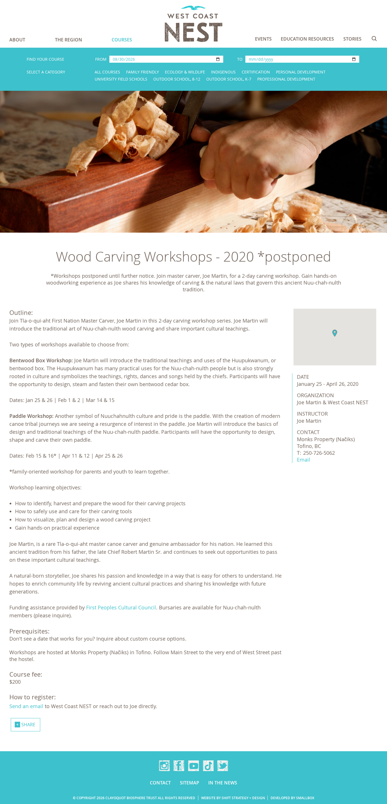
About (17, 40)
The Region (68, 40)
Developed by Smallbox (292, 797)
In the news (222, 783)
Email (303, 459)
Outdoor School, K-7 (228, 79)
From (101, 59)
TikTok (208, 765)
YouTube (193, 765)
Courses (122, 40)
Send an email (26, 706)
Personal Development (301, 72)
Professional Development (286, 79)
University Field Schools (121, 79)
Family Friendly (142, 72)
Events (263, 39)
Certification (256, 72)
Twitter (222, 765)
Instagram (164, 765)
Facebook (178, 765)
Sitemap (189, 783)
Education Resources (307, 39)
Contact (160, 783)
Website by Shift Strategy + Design (233, 797)
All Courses (107, 72)
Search (374, 38)
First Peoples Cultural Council (121, 607)
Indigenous (223, 72)
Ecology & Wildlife (185, 72)
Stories (352, 39)
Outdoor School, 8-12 (176, 79)
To (240, 59)
